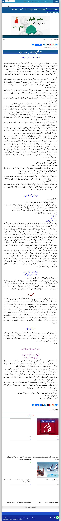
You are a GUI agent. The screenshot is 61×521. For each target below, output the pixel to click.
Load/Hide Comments (30, 507)
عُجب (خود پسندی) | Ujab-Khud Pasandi (48, 502)
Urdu (6, 0)
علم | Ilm (29, 437)
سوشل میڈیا (22, 9)
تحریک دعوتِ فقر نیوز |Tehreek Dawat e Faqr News (19, 502)
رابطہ (48, 12)
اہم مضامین (30, 9)
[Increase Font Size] (4, 39)
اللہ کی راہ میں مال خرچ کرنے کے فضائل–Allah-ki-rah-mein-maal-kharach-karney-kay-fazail (32, 1)
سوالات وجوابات (15, 9)
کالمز (26, 9)
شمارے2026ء (44, 9)
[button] (57, 517)
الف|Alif (56, 437)
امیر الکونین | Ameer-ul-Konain (51, 480)
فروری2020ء (51, 409)
